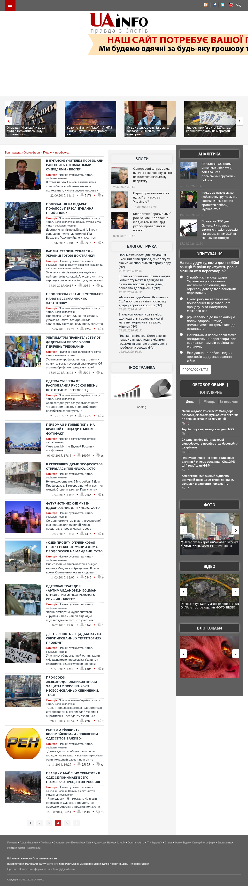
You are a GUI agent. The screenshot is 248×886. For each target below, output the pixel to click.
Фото (209, 505)
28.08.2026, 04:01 (130, 309)
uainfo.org (52, 863)
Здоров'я (156, 842)
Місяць (209, 401)
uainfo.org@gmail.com (61, 869)
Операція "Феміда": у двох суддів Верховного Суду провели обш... (26, 131)
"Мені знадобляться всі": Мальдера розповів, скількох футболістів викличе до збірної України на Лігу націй (210, 415)
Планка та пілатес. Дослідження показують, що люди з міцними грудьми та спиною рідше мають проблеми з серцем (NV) (143, 342)
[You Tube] (229, 5)
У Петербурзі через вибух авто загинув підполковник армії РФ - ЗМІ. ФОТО (210, 544)
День (190, 401)
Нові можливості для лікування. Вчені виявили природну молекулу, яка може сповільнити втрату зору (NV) (145, 261)
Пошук (47, 152)
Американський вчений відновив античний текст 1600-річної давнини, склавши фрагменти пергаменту (208, 479)
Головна (12, 842)
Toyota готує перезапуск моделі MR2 (208, 429)
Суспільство (61, 842)
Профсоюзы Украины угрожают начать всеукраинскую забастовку (74, 298)
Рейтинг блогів (16, 847)
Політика (45, 842)
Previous (7, 121)
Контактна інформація (32, 869)
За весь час (228, 401)
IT (148, 842)
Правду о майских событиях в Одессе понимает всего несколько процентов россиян (73, 777)
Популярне (210, 392)
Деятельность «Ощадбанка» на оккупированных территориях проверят (73, 638)
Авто (141, 842)
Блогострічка (142, 246)
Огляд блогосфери (203, 842)
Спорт (168, 842)
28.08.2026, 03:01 (130, 351)
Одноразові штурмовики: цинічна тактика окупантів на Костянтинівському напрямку (152, 175)
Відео (209, 566)
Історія (121, 842)
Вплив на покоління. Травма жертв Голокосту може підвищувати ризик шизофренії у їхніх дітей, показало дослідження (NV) (144, 282)
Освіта (132, 842)
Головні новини (29, 842)
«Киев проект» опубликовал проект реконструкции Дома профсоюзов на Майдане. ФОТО (74, 547)
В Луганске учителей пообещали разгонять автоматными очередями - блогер (74, 165)
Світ (88, 842)
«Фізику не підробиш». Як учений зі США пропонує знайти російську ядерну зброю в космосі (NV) (144, 301)
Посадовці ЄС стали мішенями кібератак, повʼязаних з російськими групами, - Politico (218, 172)
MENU (10, 5)
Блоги (141, 159)
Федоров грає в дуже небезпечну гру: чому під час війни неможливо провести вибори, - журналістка (219, 201)
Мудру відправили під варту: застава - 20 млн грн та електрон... (147, 131)
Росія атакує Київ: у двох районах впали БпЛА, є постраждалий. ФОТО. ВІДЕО (210, 605)
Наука (111, 842)
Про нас (12, 869)
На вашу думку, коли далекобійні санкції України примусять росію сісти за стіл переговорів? (209, 267)
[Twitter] (221, 5)
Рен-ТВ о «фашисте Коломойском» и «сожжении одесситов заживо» (72, 734)
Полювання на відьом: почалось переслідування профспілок (69, 208)
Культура (99, 842)
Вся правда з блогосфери (22, 152)
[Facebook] (213, 5)
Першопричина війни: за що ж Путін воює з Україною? (151, 197)
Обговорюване (208, 384)
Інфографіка (142, 367)
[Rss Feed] (205, 5)
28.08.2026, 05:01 (130, 271)
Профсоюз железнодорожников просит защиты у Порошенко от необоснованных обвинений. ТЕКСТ (72, 686)
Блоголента (224, 842)
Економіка (77, 842)
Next (241, 121)
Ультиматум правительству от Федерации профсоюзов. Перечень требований (73, 342)
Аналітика (209, 154)
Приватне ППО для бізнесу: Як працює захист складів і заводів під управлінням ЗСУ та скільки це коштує (220, 230)
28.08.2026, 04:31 (130, 292)
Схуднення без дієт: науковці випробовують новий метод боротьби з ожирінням (210, 443)
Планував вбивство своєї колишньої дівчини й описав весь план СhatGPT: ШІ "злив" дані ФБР (208, 461)
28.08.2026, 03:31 (130, 330)
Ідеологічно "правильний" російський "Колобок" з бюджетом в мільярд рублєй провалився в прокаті (152, 222)
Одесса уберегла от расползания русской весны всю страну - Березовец (72, 385)
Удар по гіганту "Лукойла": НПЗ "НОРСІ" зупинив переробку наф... (89, 131)
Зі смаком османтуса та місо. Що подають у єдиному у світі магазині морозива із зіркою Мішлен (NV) (141, 320)
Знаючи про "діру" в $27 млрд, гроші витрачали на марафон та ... (208, 131)
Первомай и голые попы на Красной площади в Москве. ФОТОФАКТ (71, 429)
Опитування (209, 254)
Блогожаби (209, 628)
